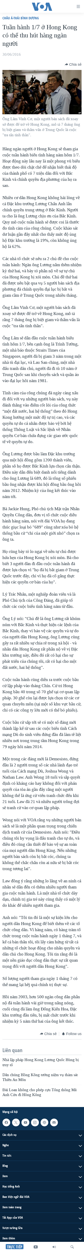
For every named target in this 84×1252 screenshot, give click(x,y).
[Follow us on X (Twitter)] (16, 1122)
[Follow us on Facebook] (6, 1122)
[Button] (73, 64)
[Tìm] (72, 1247)
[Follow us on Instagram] (35, 1122)
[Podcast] (44, 1122)
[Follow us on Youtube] (25, 1122)
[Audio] (54, 1247)
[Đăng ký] (54, 1122)
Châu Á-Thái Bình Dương (20, 18)
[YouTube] (35, 1247)
